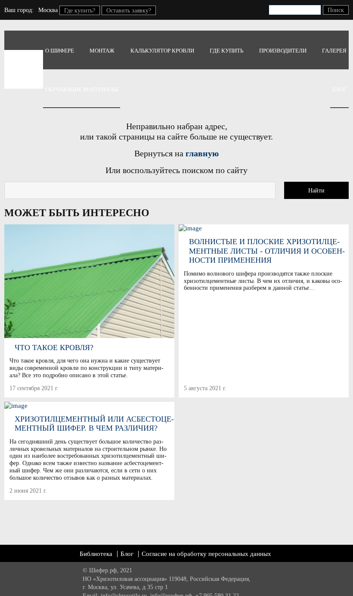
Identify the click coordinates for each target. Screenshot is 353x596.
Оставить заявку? (128, 10)
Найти (316, 190)
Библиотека (96, 553)
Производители (283, 50)
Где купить (226, 50)
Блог (339, 89)
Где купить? (79, 10)
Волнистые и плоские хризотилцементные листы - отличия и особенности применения (267, 250)
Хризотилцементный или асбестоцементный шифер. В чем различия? (94, 424)
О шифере (59, 50)
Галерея (334, 50)
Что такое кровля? (54, 347)
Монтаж (102, 50)
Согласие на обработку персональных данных (206, 553)
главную (202, 153)
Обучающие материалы (81, 89)
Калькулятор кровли (162, 50)
